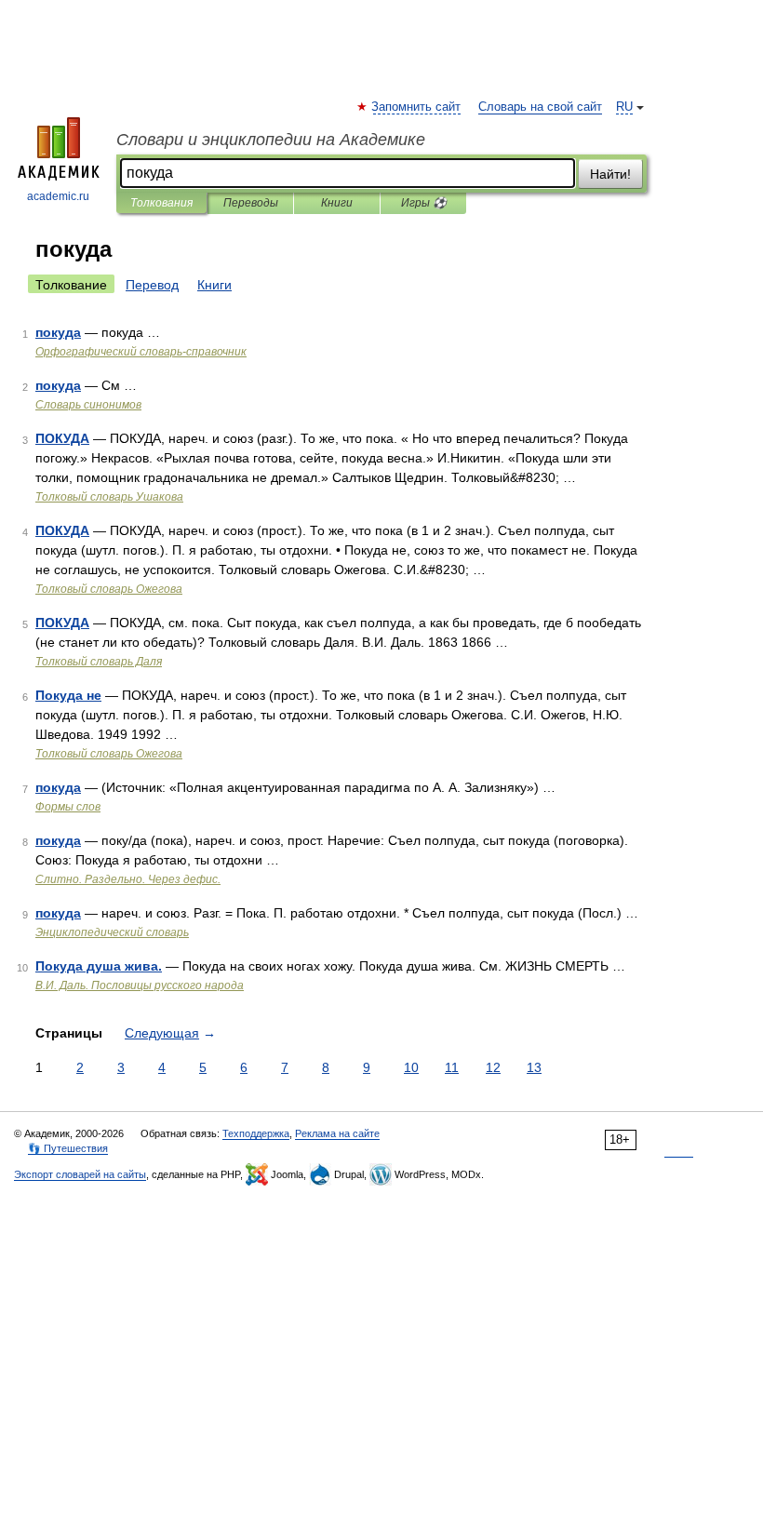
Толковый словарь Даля (98, 661)
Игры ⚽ (424, 202)
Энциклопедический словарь (112, 932)
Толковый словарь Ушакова (109, 496)
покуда (58, 332)
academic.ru (58, 196)
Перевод (152, 284)
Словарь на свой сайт (540, 107)
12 (493, 1067)
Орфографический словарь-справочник (141, 351)
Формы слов (67, 806)
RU (624, 107)
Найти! (610, 174)
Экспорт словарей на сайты (80, 1174)
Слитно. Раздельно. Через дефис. (128, 879)
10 (411, 1067)
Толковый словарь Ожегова (108, 589)
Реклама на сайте (337, 1133)
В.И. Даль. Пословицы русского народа (139, 985)
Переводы (250, 202)
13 (534, 1067)
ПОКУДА (62, 438)
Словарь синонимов (88, 404)
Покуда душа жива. (98, 965)
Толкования (161, 202)
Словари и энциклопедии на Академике (270, 139)
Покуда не (68, 695)
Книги (337, 202)
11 (452, 1067)
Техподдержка (255, 1133)
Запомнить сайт (417, 107)
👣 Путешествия (68, 1148)
